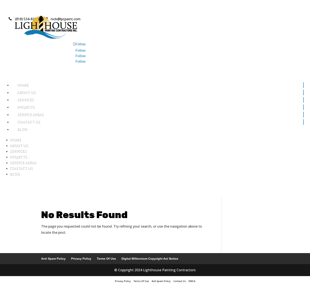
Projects (26, 107)
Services (25, 99)
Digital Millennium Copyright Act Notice (149, 258)
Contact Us (28, 121)
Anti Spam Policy (53, 258)
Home (22, 84)
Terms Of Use (106, 258)
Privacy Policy (81, 258)
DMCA (192, 281)
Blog (22, 129)
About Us (26, 92)
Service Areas (30, 114)
